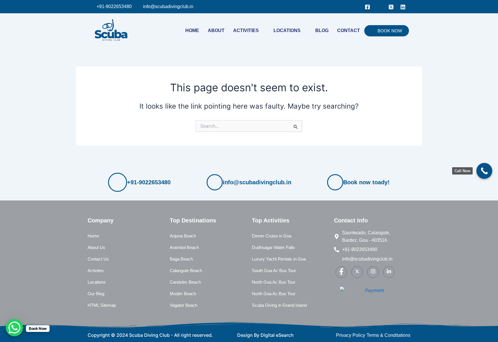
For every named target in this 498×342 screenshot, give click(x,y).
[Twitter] (391, 6)
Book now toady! (366, 182)
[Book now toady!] (335, 182)
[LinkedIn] (403, 6)
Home (192, 30)
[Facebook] (367, 6)
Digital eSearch (277, 335)
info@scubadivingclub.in (257, 182)
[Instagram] (379, 6)
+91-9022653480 (149, 182)
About (216, 30)
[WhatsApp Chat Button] (14, 327)
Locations (287, 30)
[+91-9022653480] (117, 182)
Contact (348, 30)
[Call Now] (484, 171)
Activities (246, 30)
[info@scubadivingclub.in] (215, 182)
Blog (322, 30)
